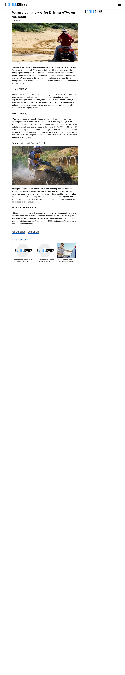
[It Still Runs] (16, 4)
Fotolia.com (33, 63)
